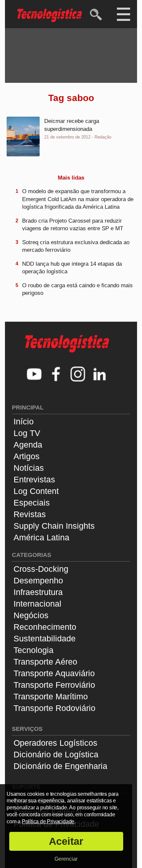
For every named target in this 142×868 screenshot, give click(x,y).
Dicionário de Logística (56, 754)
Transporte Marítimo (51, 696)
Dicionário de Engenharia (60, 766)
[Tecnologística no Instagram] (78, 374)
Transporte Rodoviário (54, 708)
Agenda (28, 444)
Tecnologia (33, 650)
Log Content (36, 491)
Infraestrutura (38, 592)
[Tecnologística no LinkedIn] (99, 374)
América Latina (41, 537)
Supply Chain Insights (54, 525)
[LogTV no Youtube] (34, 374)
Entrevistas (34, 479)
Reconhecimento (45, 626)
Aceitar (66, 841)
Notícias (29, 467)
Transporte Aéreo (45, 661)
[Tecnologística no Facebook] (56, 374)
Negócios (31, 615)
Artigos (27, 456)
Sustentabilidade (45, 638)
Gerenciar (66, 859)
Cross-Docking (41, 568)
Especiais (32, 502)
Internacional (37, 603)
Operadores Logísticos (55, 742)
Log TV (27, 433)
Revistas (30, 514)
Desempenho (38, 580)
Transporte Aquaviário (54, 673)
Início (24, 421)
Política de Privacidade (48, 821)
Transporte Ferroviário (54, 684)
